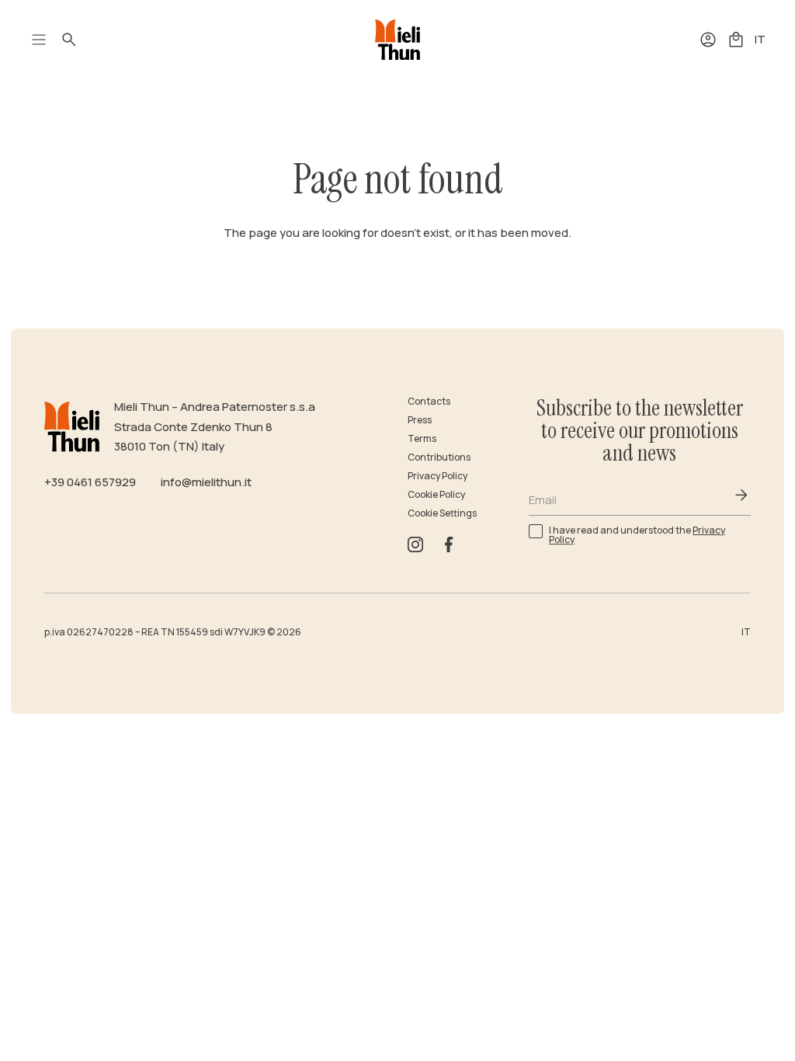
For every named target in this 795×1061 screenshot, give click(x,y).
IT (760, 39)
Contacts (429, 401)
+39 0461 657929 (90, 482)
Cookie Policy (436, 494)
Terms (422, 438)
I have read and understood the (637, 534)
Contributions (439, 457)
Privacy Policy (437, 475)
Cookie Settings (442, 513)
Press (420, 419)
